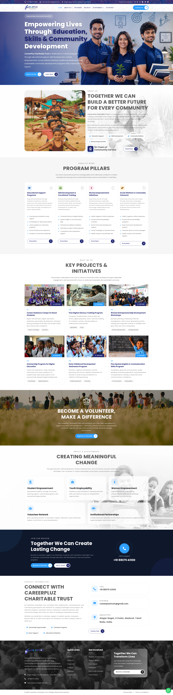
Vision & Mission (94, 660)
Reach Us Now (31, 74)
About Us (67, 8)
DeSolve (66, 692)
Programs (78, 8)
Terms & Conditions (141, 692)
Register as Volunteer (84, 436)
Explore (57, 304)
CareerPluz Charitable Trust (37, 54)
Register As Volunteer (125, 2)
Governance (93, 675)
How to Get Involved (96, 671)
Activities (109, 8)
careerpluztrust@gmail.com (51, 2)
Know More (33, 241)
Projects (87, 8)
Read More (129, 149)
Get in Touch (60, 565)
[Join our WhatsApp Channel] (168, 690)
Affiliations (92, 668)
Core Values (93, 664)
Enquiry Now (95, 631)
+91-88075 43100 (31, 2)
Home (60, 8)
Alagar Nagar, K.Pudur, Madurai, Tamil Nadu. (77, 2)
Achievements (98, 8)
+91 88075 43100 (124, 560)
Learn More (49, 74)
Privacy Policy (127, 692)
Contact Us (139, 8)
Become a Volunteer (40, 565)
